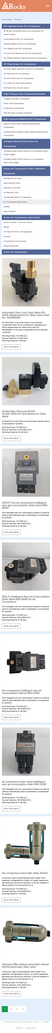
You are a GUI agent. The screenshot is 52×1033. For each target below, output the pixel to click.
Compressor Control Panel (15, 241)
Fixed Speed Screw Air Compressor (19, 39)
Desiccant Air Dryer (12, 183)
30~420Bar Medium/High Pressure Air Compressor (25, 58)
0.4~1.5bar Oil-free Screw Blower (18, 83)
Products (18, 19)
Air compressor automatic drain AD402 (25, 873)
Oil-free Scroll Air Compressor (17, 74)
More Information (11, 347)
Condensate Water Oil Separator (17, 197)
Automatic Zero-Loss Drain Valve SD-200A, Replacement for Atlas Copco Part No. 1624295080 (25, 315)
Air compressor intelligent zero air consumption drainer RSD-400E (21, 692)
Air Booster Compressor (14, 108)
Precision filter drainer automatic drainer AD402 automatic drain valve (25, 965)
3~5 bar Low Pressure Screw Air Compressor (23, 53)
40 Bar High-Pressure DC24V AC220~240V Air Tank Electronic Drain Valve (24, 414)
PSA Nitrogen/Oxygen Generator (18, 113)
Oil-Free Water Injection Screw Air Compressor (24, 69)
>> (23, 1009)
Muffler (7, 207)
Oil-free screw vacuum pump (16, 88)
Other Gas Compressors (14, 103)
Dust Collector (10, 211)
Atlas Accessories (11, 246)
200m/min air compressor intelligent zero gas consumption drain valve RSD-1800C (25, 505)
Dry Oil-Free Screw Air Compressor (19, 78)
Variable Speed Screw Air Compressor (20, 44)
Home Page (7, 19)
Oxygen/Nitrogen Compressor (17, 99)
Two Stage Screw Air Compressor (18, 49)
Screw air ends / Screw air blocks (18, 222)
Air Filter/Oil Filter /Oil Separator (18, 232)
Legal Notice (31, 1028)
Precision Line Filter (12, 188)
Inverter (7, 236)
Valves (6, 227)
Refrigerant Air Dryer (13, 178)
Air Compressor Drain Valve (15, 202)
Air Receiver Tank (11, 192)
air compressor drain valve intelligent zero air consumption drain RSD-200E (24, 783)
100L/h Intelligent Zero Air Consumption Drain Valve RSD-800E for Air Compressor (26, 599)
